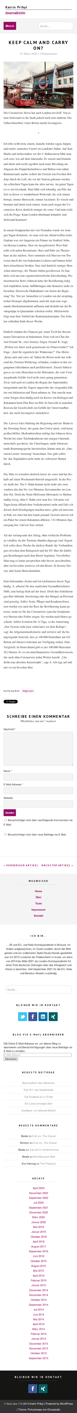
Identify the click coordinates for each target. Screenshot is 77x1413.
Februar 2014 (38, 1334)
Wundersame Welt (44, 1156)
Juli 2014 (38, 1309)
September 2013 (38, 1358)
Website (8, 798)
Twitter (22, 1016)
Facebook (32, 1016)
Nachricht (10, 729)
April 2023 (38, 1188)
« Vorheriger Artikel (21, 865)
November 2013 (38, 1348)
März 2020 (38, 1217)
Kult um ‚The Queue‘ (44, 1136)
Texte (38, 903)
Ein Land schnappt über (38, 1103)
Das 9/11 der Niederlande (38, 1090)
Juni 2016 (38, 1256)
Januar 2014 (38, 1338)
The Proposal (48, 1163)
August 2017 (38, 1246)
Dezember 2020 (38, 1212)
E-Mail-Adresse (13, 784)
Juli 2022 (38, 1202)
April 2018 (38, 1241)
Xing (53, 1016)
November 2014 (38, 1295)
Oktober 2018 (39, 1236)
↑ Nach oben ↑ (12, 1403)
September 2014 (38, 1304)
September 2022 (38, 1198)
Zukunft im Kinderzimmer (44, 1149)
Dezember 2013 (38, 1343)
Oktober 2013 (39, 1353)
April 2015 (38, 1275)
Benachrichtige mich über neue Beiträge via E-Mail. (37, 834)
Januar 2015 (38, 1285)
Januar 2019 (38, 1231)
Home (38, 891)
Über (39, 897)
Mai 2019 (38, 1227)
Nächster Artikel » (57, 865)
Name (8, 771)
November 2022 (38, 1193)
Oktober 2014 (39, 1299)
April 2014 (38, 1324)
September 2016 (38, 1251)
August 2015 (38, 1266)
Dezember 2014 (38, 1290)
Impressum (38, 909)
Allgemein (28, 691)
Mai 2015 (38, 1270)
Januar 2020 (38, 1222)
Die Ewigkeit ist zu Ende (38, 1097)
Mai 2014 (38, 1319)
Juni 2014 (38, 1314)
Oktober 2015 (39, 1261)
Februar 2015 (38, 1280)
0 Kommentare (48, 53)
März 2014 (38, 1329)
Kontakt (38, 915)
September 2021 (38, 1207)
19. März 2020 (28, 53)
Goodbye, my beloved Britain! (38, 1110)
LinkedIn (42, 1016)
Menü (10, 26)
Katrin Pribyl (16, 7)
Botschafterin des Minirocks (38, 1083)
